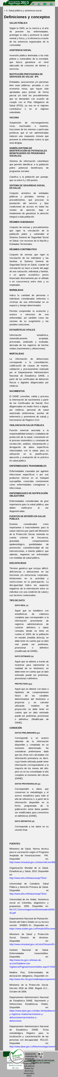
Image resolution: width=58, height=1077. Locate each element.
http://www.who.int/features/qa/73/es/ (28, 878)
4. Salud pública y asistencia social (24, 10)
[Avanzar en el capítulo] (32, 5)
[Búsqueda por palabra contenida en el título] (18, 5)
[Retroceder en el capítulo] (25, 5)
